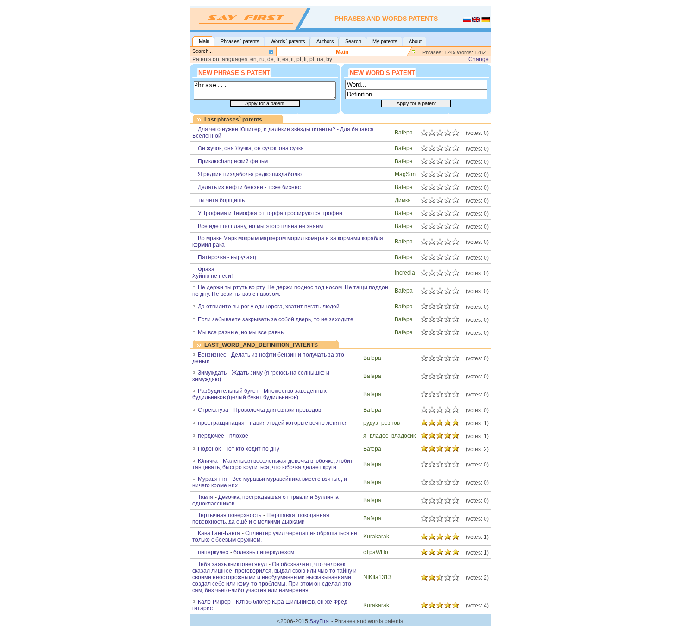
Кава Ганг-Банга (219, 533)
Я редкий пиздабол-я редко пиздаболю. (250, 174)
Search (353, 41)
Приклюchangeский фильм (233, 161)
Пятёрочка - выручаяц (227, 257)
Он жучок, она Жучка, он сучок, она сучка (251, 148)
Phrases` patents (240, 41)
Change (478, 59)
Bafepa (404, 132)
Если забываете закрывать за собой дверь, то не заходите (275, 319)
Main (204, 41)
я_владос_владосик (389, 436)
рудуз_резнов (381, 423)
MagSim (405, 174)
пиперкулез (213, 552)
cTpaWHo (375, 552)
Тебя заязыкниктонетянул (232, 564)
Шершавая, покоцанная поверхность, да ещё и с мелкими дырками (260, 518)
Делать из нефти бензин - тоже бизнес (249, 187)
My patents (384, 41)
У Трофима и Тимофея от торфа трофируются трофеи (270, 213)
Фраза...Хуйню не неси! (212, 272)
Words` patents (288, 41)
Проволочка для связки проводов (277, 410)
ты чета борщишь (221, 200)
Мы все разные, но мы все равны (241, 332)
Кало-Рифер (214, 602)
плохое (238, 436)
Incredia (405, 272)
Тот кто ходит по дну (252, 449)
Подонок (209, 449)
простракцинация (221, 423)
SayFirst (319, 621)
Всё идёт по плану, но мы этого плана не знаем (260, 226)
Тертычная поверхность (229, 515)
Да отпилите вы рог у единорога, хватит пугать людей (269, 306)
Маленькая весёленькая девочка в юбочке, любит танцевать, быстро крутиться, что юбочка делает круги (272, 464)
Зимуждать (212, 373)
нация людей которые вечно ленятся (299, 423)
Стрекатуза (213, 410)
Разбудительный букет (228, 391)
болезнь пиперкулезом (263, 552)
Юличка (208, 461)
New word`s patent (382, 73)
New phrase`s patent (234, 73)
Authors (325, 41)
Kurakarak (376, 536)
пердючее (211, 436)
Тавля (205, 497)
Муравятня (212, 479)
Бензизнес (212, 354)
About (415, 41)
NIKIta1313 (377, 577)
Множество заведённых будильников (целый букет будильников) (259, 394)
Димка (403, 200)
